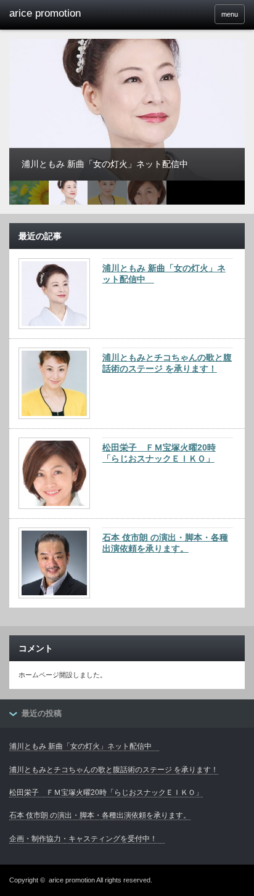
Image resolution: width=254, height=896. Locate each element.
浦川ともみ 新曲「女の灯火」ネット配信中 (164, 273)
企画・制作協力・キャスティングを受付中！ (87, 838)
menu (229, 14)
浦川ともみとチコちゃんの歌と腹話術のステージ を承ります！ (167, 362)
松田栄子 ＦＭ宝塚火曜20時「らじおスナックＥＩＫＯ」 (159, 452)
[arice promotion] (60, 13)
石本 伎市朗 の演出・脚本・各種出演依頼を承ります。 (165, 542)
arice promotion (72, 880)
